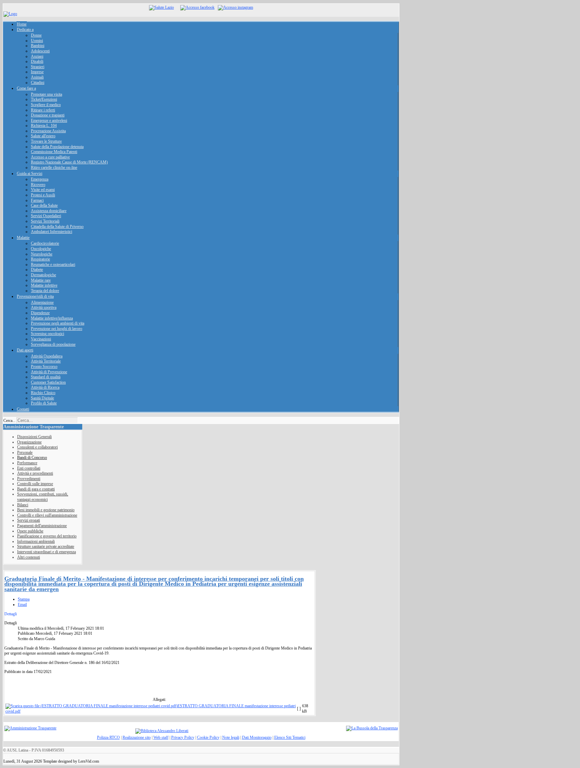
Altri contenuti (28, 557)
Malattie (23, 237)
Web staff (160, 737)
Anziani (37, 56)
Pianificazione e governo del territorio (47, 536)
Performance (27, 463)
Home (22, 24)
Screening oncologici (47, 333)
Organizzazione (29, 442)
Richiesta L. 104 (44, 125)
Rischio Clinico (43, 392)
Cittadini (37, 82)
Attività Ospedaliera (46, 356)
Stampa (24, 599)
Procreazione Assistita (48, 131)
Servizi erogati (28, 520)
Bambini (37, 45)
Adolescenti (40, 51)
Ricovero (38, 184)
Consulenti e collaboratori (37, 447)
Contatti (23, 409)
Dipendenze (40, 312)
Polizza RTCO (108, 737)
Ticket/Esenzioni (44, 99)
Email (22, 604)
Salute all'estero (43, 136)
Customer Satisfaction (48, 382)
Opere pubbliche (30, 531)
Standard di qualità (45, 377)
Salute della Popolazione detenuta (57, 146)
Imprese (37, 71)
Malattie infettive (44, 285)
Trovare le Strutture (46, 141)
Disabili (37, 61)
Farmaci (37, 200)
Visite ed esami (43, 189)
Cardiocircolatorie (45, 243)
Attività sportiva (43, 307)
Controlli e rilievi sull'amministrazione (47, 515)
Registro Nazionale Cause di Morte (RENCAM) (69, 162)
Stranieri (37, 66)
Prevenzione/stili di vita (35, 296)
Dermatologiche (43, 275)
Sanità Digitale (42, 398)
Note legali (230, 737)
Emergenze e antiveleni (49, 120)
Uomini (37, 40)
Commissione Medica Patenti (54, 151)
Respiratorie (40, 259)
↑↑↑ (6, 756)
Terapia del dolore (45, 290)
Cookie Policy (208, 737)
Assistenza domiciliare (48, 210)
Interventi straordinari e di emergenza (46, 551)
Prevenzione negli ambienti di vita (57, 323)
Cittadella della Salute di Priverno (57, 226)
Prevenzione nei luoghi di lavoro (56, 328)
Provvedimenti (28, 478)
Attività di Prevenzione (49, 372)
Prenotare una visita (46, 94)
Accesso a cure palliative (50, 157)
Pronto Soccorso (44, 366)
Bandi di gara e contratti (36, 489)
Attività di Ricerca (45, 387)
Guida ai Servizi (29, 173)
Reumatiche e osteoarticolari (53, 264)
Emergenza (39, 179)
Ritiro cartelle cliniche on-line (54, 167)
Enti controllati (28, 468)
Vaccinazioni (41, 339)
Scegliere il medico (46, 104)
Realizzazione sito (137, 737)
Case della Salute (44, 205)
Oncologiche (41, 248)
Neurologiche (41, 254)
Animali (37, 77)
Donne (36, 35)
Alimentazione (42, 302)
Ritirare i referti (43, 110)
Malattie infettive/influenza (52, 318)
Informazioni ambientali (36, 541)
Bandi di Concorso (32, 457)
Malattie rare (41, 280)
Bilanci (22, 504)
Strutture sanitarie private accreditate (45, 546)
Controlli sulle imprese (35, 483)
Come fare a (26, 88)
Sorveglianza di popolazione (53, 344)
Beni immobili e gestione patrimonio (46, 510)
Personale (25, 452)
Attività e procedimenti (35, 473)
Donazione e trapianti (47, 115)
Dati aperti (25, 350)
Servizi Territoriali (45, 221)
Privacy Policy (182, 737)
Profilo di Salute (44, 403)
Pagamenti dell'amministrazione (42, 525)
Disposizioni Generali (34, 436)
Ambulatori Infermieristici (51, 231)
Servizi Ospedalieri (46, 215)
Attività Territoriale (46, 361)
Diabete (37, 269)
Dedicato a (25, 29)
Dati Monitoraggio (257, 737)
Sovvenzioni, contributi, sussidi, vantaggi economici (42, 497)
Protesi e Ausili (43, 195)
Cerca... (9, 420)
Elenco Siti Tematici (289, 737)
